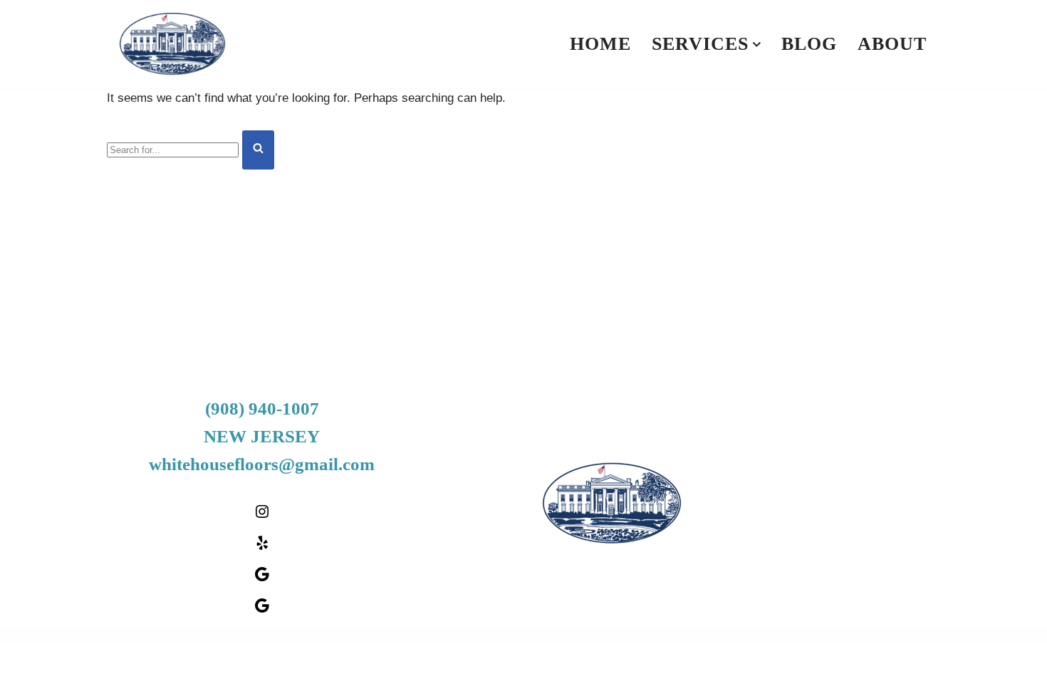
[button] (756, 44)
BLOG (809, 43)
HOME (600, 43)
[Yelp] (262, 547)
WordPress (241, 661)
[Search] (258, 150)
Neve (131, 661)
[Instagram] (262, 516)
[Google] (262, 579)
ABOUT (892, 43)
